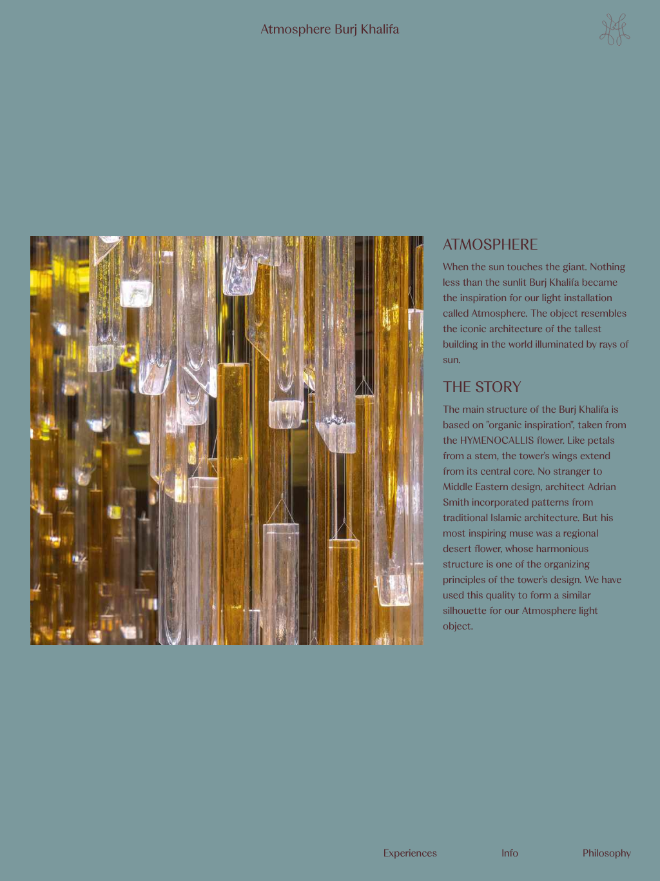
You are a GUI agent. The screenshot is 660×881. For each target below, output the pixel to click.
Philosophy (607, 853)
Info (509, 853)
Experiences (410, 853)
